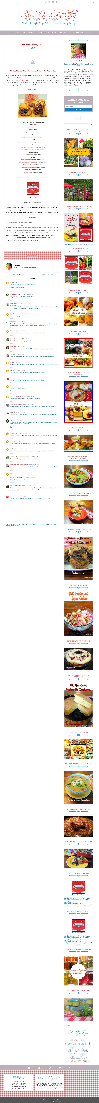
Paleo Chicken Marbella (26, 159)
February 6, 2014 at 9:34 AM (21, 386)
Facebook (23, 1083)
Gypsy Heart (13, 420)
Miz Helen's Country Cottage (52, 1099)
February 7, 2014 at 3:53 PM (18, 473)
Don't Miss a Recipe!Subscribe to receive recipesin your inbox (78, 101)
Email (22, 1081)
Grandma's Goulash (28, 172)
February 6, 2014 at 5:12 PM (21, 433)
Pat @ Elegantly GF (15, 303)
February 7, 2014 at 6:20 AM (34, 456)
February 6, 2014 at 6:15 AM (22, 346)
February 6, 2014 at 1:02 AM (19, 321)
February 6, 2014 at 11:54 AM (28, 404)
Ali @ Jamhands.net (15, 496)
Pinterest (23, 1088)
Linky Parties (41, 33)
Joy (11, 354)
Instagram (23, 1086)
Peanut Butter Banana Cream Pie (29, 149)
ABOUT (17, 33)
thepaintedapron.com (15, 294)
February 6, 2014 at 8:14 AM (22, 370)
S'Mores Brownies (29, 154)
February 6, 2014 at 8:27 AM (26, 378)
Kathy (11, 412)
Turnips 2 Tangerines (15, 396)
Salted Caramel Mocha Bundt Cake (29, 167)
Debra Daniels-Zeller (15, 485)
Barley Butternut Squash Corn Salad (27, 162)
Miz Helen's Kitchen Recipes (58, 33)
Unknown (12, 282)
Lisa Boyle (13, 441)
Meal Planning (27, 33)
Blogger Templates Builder (51, 1100)
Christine (12, 449)
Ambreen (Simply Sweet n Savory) (19, 456)
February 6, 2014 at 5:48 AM (23, 338)
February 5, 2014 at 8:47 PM (27, 294)
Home (11, 33)
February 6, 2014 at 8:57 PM (21, 448)
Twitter (23, 1085)
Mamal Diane (13, 338)
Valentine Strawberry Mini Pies (28, 137)
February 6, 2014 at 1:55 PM (22, 420)
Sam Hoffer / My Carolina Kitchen (19, 464)
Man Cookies (25, 80)
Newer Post (44, 274)
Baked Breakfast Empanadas (28, 127)
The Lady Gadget (57, 1101)
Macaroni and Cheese (28, 164)
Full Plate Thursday (32, 256)
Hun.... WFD (13, 370)
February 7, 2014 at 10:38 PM (27, 485)
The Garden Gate (76, 33)
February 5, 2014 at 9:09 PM (26, 303)
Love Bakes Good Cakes (16, 313)
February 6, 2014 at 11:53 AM (28, 396)
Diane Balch (13, 346)
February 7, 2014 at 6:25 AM (33, 464)
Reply (11, 291)
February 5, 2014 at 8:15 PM (21, 282)
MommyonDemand (15, 378)
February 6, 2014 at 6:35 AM (18, 354)
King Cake (27, 132)
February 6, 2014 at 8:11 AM (21, 362)
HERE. (42, 1089)
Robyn (12, 321)
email (60, 1085)
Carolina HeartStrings (16, 404)
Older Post (21, 274)
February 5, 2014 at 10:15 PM (29, 313)
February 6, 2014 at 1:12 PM (19, 412)
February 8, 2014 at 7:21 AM (26, 496)
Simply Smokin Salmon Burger (27, 147)
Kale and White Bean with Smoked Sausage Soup (28, 142)
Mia (11, 473)
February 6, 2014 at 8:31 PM (21, 441)
